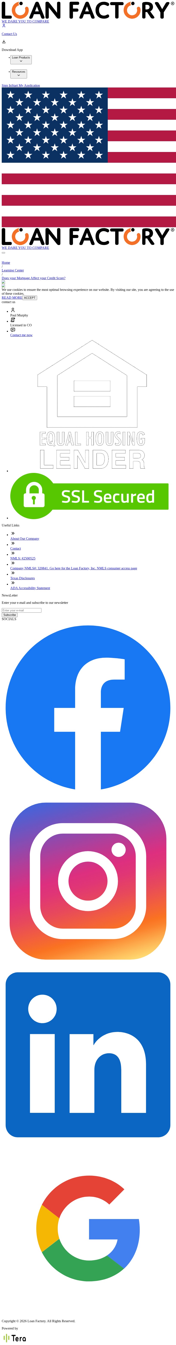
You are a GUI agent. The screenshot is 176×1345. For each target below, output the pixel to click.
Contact (15, 548)
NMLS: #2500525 (22, 558)
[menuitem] (21, 59)
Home (6, 262)
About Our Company (24, 538)
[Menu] (3, 252)
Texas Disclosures (22, 578)
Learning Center (13, 270)
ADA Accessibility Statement (30, 588)
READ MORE (12, 297)
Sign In (7, 85)
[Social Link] (88, 792)
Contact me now (21, 335)
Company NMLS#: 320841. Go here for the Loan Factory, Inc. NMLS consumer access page (73, 568)
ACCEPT (29, 297)
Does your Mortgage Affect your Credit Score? (33, 278)
